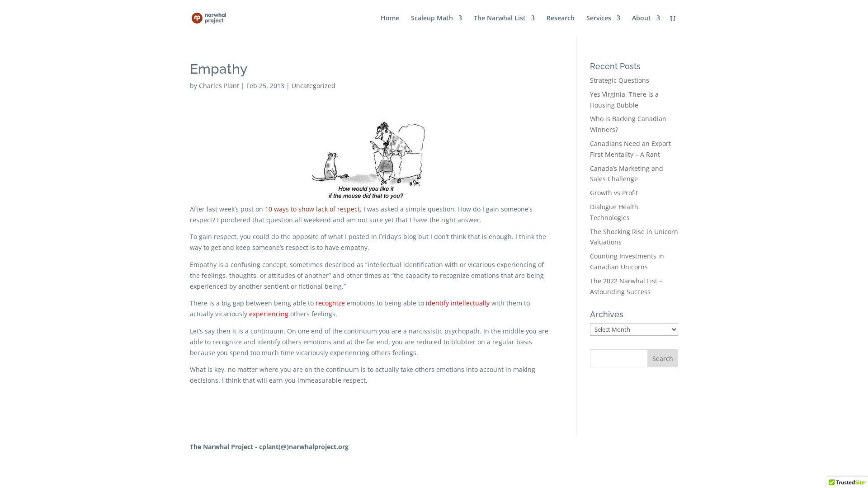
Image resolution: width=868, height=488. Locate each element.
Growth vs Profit (614, 192)
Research (561, 18)
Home (390, 18)
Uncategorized (313, 85)
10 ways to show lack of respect (312, 209)
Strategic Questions (619, 80)
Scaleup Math (432, 18)
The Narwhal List (500, 18)
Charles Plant (219, 85)
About (641, 18)
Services (598, 18)
